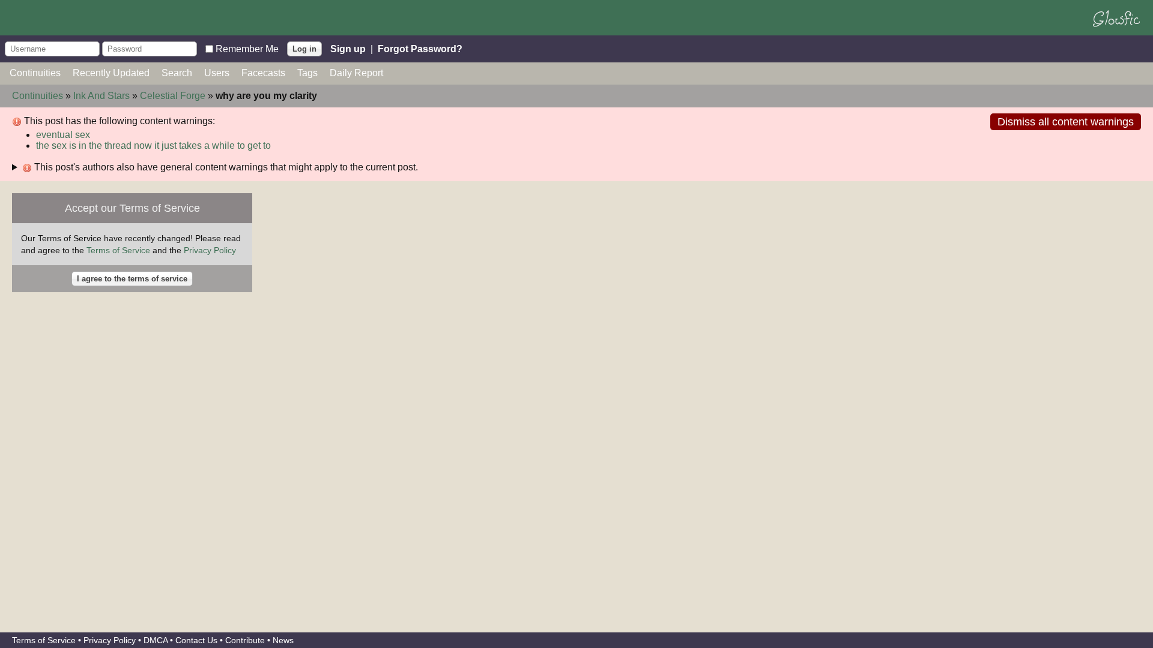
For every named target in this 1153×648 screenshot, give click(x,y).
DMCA (156, 640)
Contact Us (196, 640)
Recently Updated (111, 73)
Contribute (245, 640)
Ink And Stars (101, 96)
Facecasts (263, 73)
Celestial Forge (172, 96)
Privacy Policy (210, 250)
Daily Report (356, 73)
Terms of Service (118, 250)
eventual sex (63, 135)
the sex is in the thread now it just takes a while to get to (153, 145)
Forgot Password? (420, 48)
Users (216, 73)
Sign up (348, 48)
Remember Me (247, 48)
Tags (307, 73)
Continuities (35, 73)
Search (177, 73)
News (283, 640)
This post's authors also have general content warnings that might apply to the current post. (225, 167)
